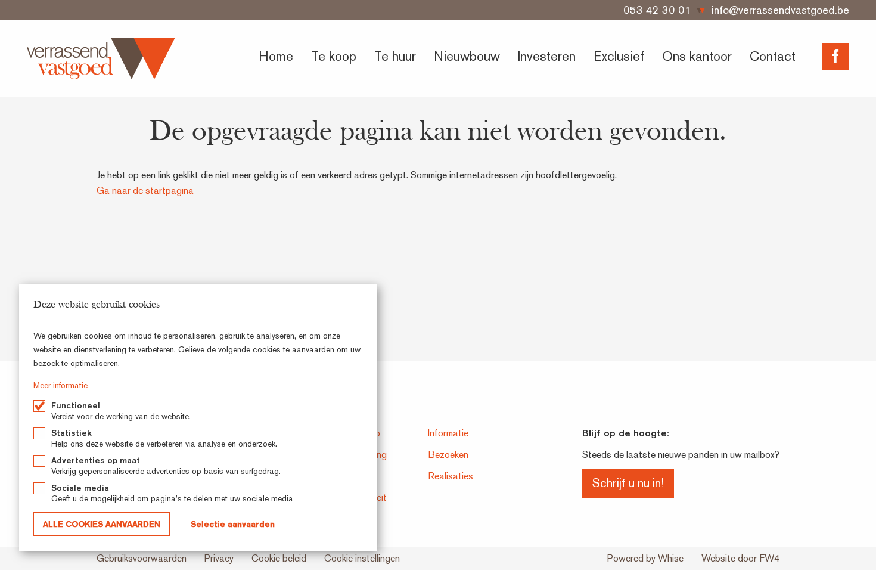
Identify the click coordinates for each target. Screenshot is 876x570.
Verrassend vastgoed (101, 58)
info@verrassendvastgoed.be (780, 10)
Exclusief (619, 56)
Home (276, 56)
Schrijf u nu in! (628, 483)
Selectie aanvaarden (233, 524)
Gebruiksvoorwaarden (142, 558)
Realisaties (450, 476)
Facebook (835, 56)
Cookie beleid (278, 558)
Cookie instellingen (362, 558)
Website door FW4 (740, 558)
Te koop (333, 56)
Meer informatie (60, 385)
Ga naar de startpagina (145, 190)
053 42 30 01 (657, 10)
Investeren (547, 56)
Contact (773, 56)
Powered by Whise (645, 558)
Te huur (395, 56)
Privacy (219, 558)
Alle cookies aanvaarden (101, 524)
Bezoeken (448, 454)
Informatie (448, 433)
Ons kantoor (697, 56)
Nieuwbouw (467, 56)
